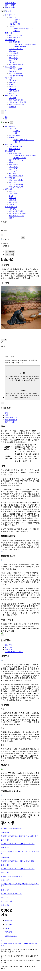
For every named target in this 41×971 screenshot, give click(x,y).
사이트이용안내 (11, 95)
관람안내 (8, 33)
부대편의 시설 (10, 67)
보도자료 (12, 89)
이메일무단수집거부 (16, 104)
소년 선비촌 (13, 53)
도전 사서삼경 (10, 422)
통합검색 (12, 107)
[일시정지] (5, 340)
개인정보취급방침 (16, 100)
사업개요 (12, 17)
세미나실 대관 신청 (16, 73)
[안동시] (1, 940)
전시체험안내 (10, 40)
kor (3, 113)
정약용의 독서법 (11, 420)
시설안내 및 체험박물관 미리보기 (25, 44)
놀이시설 (12, 71)
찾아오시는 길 (14, 24)
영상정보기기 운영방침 (17, 102)
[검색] (2, 111)
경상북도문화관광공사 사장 (23, 28)
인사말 (11, 26)
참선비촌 (12, 62)
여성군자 (8, 645)
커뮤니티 (8, 78)
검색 (23, 237)
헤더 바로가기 (10, 5)
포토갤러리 (13, 82)
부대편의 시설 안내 (16, 69)
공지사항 (12, 80)
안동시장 (16, 31)
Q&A (11, 84)
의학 (6, 415)
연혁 (15, 22)
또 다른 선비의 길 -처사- (14, 652)
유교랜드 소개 (10, 15)
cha (6, 119)
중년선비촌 (13, 58)
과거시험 (8, 647)
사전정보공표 (14, 91)
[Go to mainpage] (8, 11)
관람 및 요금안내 (15, 35)
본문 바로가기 (10, 3)
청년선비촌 (13, 55)
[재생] (2, 340)
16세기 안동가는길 (16, 49)
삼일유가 (8, 649)
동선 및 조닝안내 (19, 46)
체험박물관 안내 (15, 42)
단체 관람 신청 (14, 37)
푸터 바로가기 (10, 7)
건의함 (11, 93)
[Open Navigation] (2, 11)
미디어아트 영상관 (16, 64)
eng (6, 117)
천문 (6, 413)
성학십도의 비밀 (11, 417)
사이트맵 (12, 98)
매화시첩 (12, 86)
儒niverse (12, 51)
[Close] (2, 403)
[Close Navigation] (11, 122)
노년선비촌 (13, 60)
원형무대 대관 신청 (16, 76)
